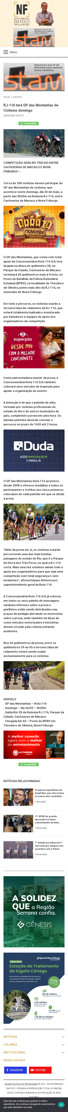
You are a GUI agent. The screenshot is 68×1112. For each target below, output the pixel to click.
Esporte (17, 97)
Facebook (16, 1070)
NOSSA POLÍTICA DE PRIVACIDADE (21, 1084)
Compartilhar (30, 123)
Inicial (6, 97)
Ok (61, 1104)
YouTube (40, 1070)
